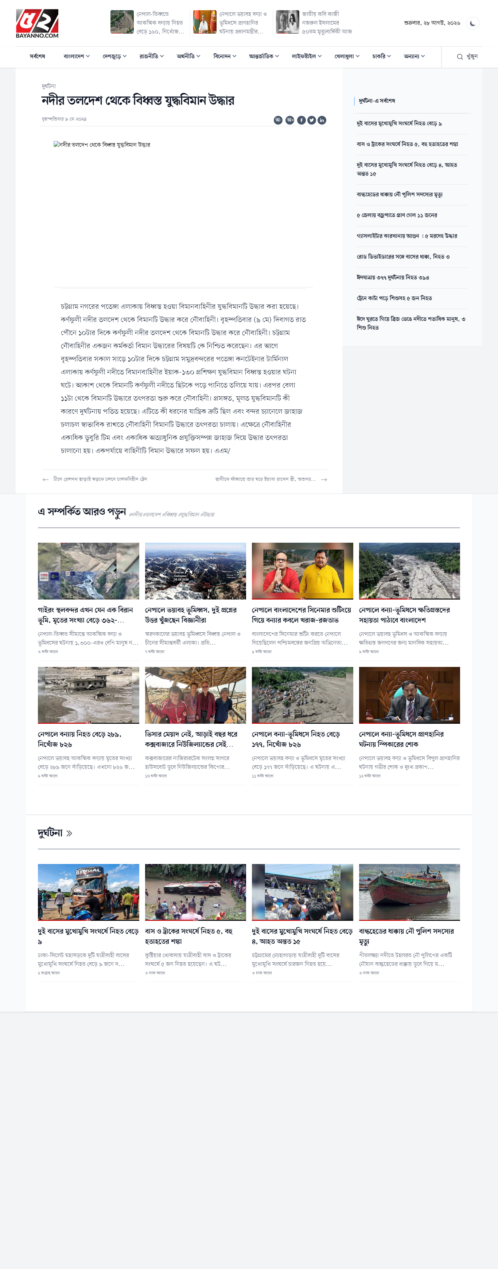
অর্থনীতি (191, 57)
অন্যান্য (416, 57)
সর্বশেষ (37, 57)
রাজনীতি (154, 57)
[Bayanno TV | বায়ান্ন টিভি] (37, 23)
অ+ (290, 120)
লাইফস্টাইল (309, 57)
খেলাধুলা (349, 57)
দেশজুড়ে (117, 57)
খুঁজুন (472, 57)
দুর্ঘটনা (49, 87)
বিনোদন (227, 57)
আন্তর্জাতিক (266, 57)
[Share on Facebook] (301, 120)
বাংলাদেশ (79, 57)
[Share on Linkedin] (322, 120)
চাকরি (384, 57)
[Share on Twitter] (311, 120)
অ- (278, 120)
